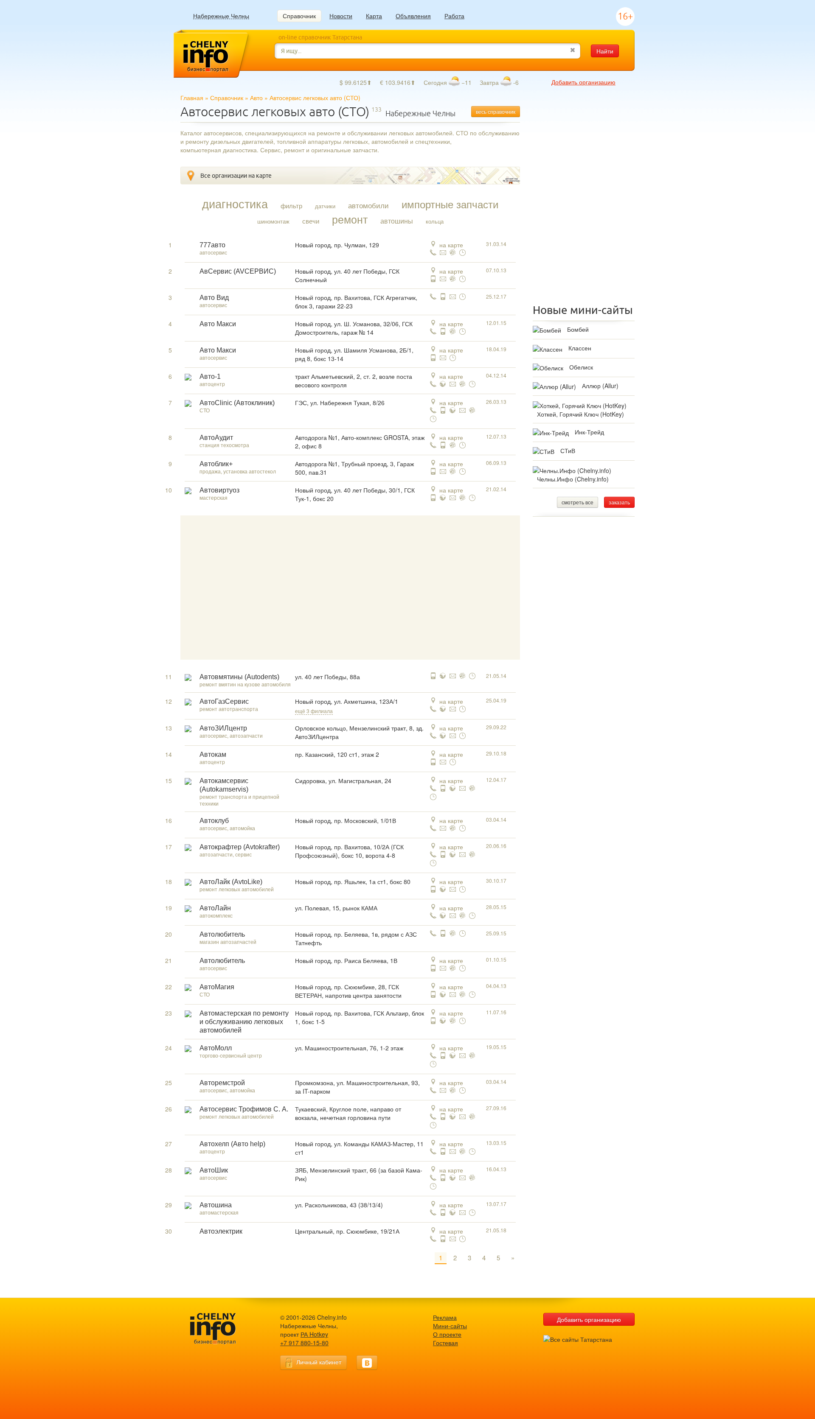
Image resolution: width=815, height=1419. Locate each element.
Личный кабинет (318, 1361)
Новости (340, 15)
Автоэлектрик (221, 1231)
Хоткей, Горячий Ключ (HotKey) (580, 414)
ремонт (350, 219)
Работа (454, 15)
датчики (325, 206)
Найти (604, 51)
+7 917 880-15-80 (304, 1342)
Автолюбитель (222, 934)
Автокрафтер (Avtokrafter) (240, 847)
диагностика (235, 203)
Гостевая (445, 1342)
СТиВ (567, 450)
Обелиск (581, 367)
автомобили (368, 205)
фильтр (291, 206)
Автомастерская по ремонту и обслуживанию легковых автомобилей (244, 1022)
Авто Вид (214, 297)
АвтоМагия (217, 987)
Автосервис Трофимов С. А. (244, 1109)
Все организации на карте (236, 175)
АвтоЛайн (215, 908)
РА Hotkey (314, 1334)
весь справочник (495, 111)
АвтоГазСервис (224, 701)
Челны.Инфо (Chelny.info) (573, 479)
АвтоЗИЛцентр (223, 728)
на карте (451, 245)
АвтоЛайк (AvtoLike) (231, 881)
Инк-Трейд (589, 432)
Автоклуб (214, 820)
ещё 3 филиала (314, 710)
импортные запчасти (450, 204)
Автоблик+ (216, 463)
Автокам (213, 754)
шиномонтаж (273, 221)
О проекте (447, 1334)
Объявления (413, 15)
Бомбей (578, 329)
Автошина (216, 1205)
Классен (579, 348)
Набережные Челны (221, 16)
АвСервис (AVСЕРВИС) (238, 271)
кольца (435, 221)
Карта (374, 15)
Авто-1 (210, 376)
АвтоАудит (216, 437)
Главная (191, 97)
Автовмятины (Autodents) (239, 676)
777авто (212, 245)
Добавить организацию (583, 82)
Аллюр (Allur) (600, 385)
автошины (396, 221)
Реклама (445, 1317)
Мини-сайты (450, 1325)
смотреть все (577, 502)
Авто (256, 97)
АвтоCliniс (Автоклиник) (237, 402)
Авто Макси (218, 323)
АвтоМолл (216, 1048)
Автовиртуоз (219, 490)
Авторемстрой (222, 1082)
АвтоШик (214, 1170)
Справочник (299, 15)
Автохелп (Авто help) (232, 1144)
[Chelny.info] (221, 1329)
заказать (619, 502)
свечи (310, 221)
